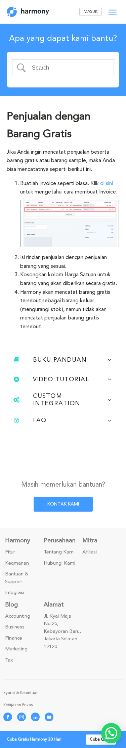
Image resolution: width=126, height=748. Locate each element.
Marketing (16, 649)
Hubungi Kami (59, 563)
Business (15, 627)
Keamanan (17, 563)
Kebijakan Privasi (18, 705)
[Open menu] (112, 12)
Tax (9, 660)
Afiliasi (89, 552)
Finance (13, 638)
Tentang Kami (59, 552)
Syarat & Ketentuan (21, 693)
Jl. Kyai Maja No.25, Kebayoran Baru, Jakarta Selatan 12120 (62, 631)
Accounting (17, 616)
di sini (106, 183)
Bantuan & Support (16, 578)
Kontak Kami (63, 504)
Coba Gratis (101, 739)
